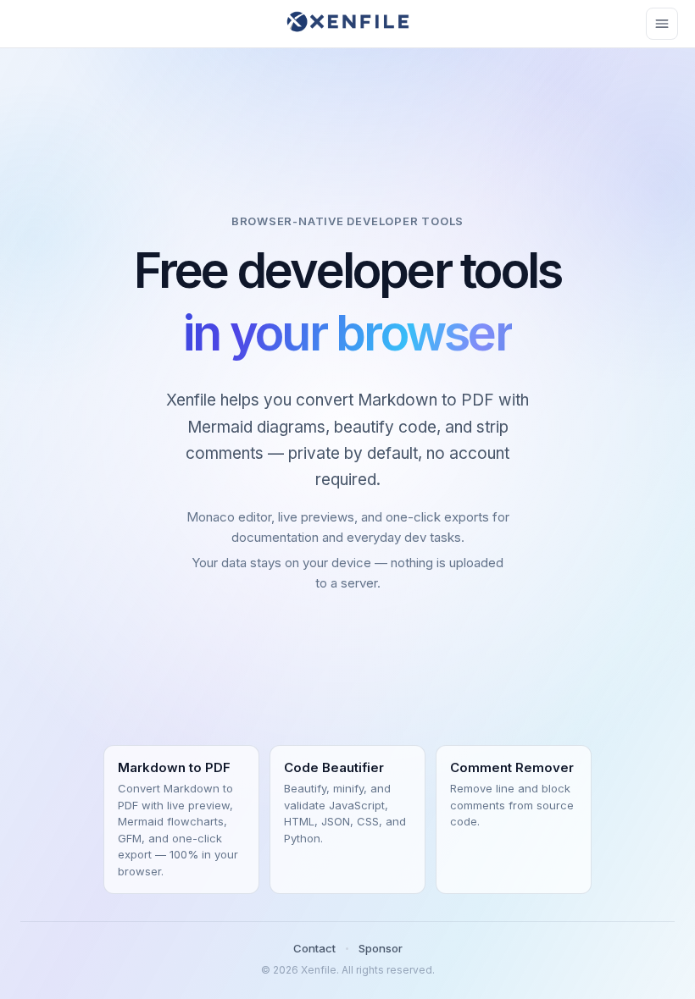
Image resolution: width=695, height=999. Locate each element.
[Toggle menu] (662, 24)
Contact (314, 948)
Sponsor (381, 948)
